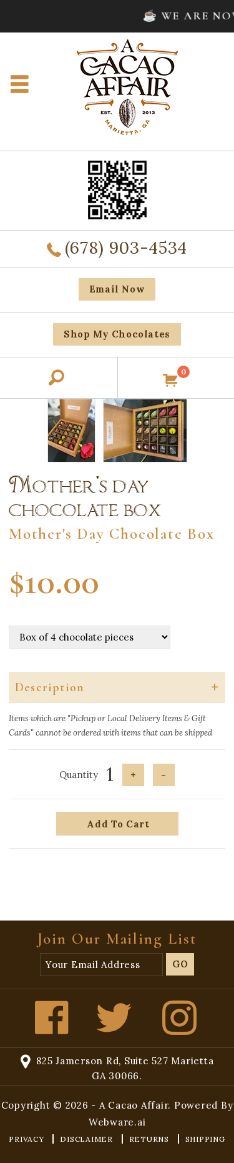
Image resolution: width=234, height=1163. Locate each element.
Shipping (205, 1139)
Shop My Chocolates (117, 334)
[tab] (117, 687)
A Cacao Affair (133, 1105)
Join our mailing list (117, 938)
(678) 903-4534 (126, 247)
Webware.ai (117, 1122)
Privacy (27, 1139)
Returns (150, 1139)
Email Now (117, 289)
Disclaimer (87, 1139)
